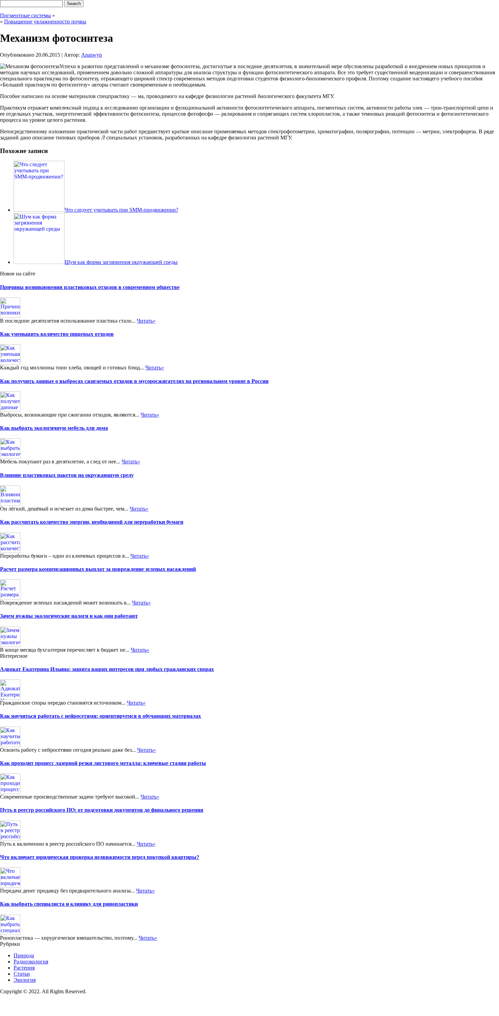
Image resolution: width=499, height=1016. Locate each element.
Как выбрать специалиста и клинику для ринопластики (69, 904)
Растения (24, 968)
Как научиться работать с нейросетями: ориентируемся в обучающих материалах (100, 716)
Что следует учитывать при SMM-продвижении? (121, 210)
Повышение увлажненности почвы (45, 21)
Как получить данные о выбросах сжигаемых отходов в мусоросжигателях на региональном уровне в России (134, 381)
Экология (25, 980)
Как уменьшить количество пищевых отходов (57, 334)
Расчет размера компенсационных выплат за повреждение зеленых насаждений (98, 569)
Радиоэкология (31, 961)
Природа (24, 955)
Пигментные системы (25, 15)
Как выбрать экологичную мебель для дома (54, 428)
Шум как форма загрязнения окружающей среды (121, 262)
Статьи (22, 974)
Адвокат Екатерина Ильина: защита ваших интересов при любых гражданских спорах (107, 669)
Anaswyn (91, 55)
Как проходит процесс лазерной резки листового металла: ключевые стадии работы (103, 763)
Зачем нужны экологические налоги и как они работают (69, 616)
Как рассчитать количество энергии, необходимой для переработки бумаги (91, 522)
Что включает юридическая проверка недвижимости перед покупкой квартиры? (99, 857)
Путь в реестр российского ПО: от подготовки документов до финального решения (101, 810)
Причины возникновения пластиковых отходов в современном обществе (90, 287)
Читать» (146, 321)
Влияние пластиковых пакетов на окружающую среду (67, 475)
